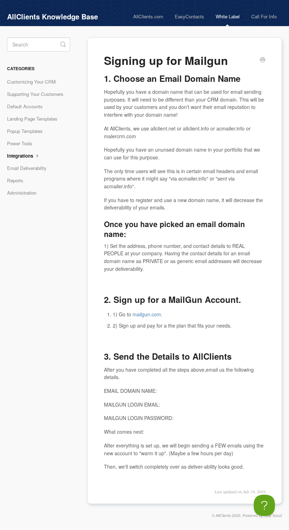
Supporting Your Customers (35, 94)
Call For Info (264, 16)
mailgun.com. (147, 314)
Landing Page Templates (32, 118)
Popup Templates (25, 131)
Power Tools (19, 143)
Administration (21, 192)
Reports (15, 180)
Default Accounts (25, 106)
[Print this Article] (262, 60)
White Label (228, 16)
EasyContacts (189, 16)
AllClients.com (148, 16)
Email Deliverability (27, 168)
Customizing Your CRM (31, 81)
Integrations (21, 155)
